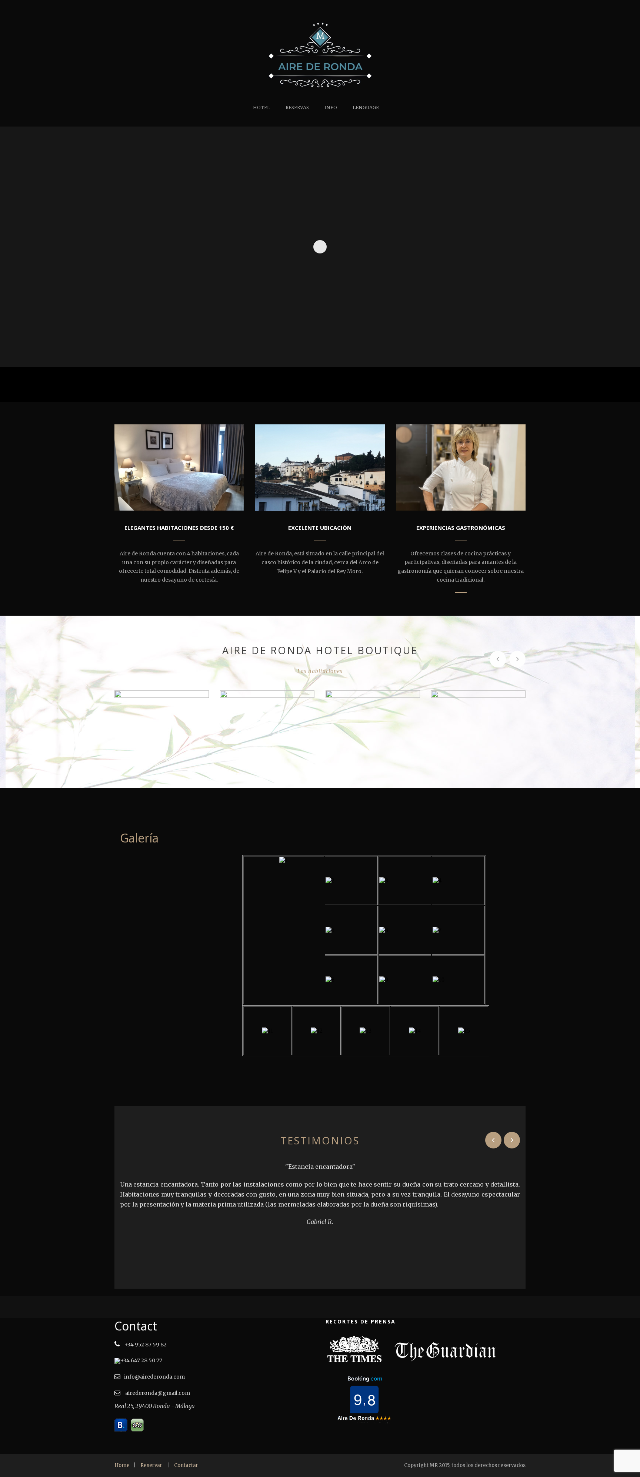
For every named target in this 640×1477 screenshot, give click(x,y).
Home (122, 1465)
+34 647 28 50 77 (141, 1360)
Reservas (297, 107)
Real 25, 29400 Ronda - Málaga (154, 1406)
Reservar (151, 1465)
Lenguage (366, 107)
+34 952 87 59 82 (145, 1344)
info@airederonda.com (154, 1376)
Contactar (186, 1465)
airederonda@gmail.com (157, 1393)
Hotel (261, 107)
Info (330, 107)
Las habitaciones (320, 671)
